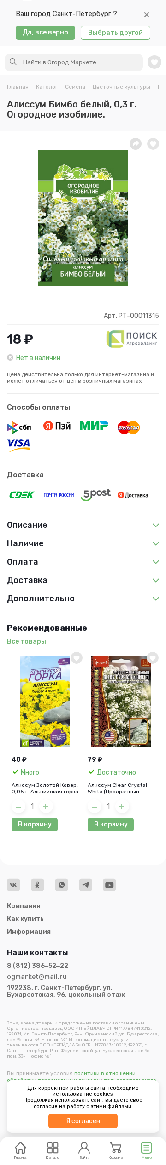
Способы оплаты (38, 407)
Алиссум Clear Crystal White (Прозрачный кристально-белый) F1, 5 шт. (121, 788)
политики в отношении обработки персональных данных (71, 1076)
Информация (29, 932)
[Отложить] (153, 144)
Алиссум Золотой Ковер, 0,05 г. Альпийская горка (45, 788)
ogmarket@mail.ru (37, 977)
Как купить (25, 919)
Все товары (26, 641)
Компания (23, 906)
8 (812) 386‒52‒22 (37, 966)
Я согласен (83, 1121)
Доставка (25, 474)
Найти (13, 62)
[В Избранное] (77, 658)
